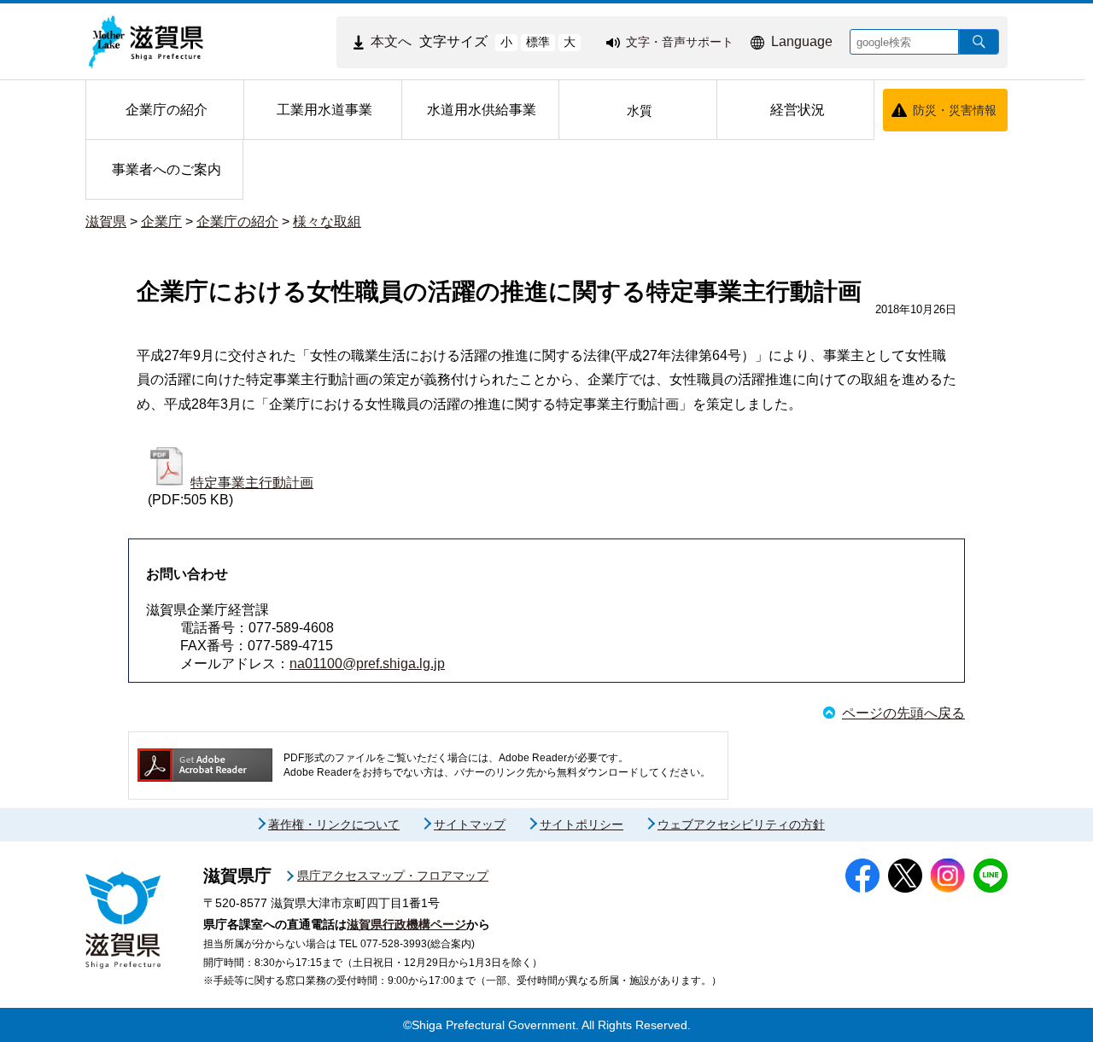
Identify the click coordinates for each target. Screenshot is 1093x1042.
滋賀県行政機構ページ (406, 924)
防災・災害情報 (955, 110)
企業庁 (161, 221)
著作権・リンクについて (334, 824)
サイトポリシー (581, 824)
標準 (538, 42)
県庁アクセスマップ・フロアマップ (392, 875)
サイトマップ (470, 824)
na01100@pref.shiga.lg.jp (367, 663)
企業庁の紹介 (237, 221)
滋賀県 (105, 221)
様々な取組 (327, 221)
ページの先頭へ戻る (903, 713)
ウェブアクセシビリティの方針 (741, 824)
